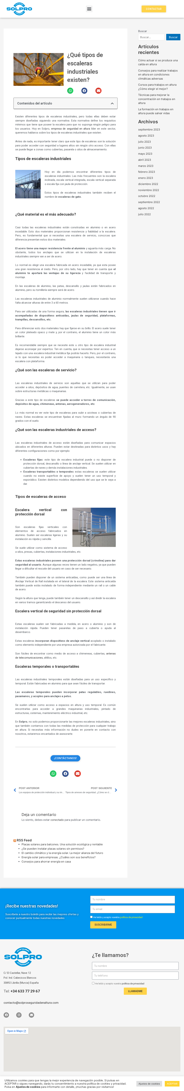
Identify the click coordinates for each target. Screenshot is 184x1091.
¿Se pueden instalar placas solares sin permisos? (53, 848)
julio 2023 (144, 141)
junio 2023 (145, 147)
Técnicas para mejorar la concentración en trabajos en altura (156, 99)
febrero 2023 (146, 171)
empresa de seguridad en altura (70, 128)
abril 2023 (144, 159)
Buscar (142, 31)
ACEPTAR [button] (172, 1083)
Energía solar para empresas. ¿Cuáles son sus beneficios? (59, 857)
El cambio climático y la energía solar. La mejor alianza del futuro (62, 853)
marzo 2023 (145, 166)
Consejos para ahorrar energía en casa (46, 861)
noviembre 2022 (148, 190)
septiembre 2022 (149, 202)
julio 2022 (144, 214)
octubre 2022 (146, 196)
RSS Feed (24, 840)
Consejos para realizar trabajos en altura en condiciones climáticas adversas (158, 74)
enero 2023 (145, 178)
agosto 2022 (146, 208)
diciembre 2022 (148, 184)
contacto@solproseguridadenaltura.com (31, 1002)
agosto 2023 (146, 135)
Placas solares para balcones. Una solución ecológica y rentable (62, 844)
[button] (89, 9)
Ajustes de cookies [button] (149, 1083)
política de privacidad (133, 983)
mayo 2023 (145, 153)
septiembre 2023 (149, 129)
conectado (57, 819)
